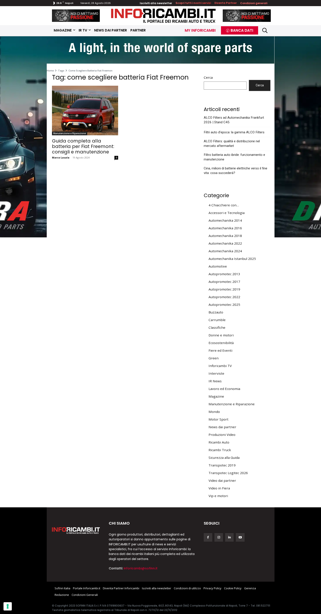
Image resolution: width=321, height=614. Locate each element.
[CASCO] (76, 15)
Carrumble (217, 320)
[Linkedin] (229, 537)
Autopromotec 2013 (224, 274)
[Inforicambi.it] (163, 15)
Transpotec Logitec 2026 (228, 473)
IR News (215, 381)
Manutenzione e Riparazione (69, 133)
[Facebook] (208, 537)
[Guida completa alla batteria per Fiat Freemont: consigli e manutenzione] (85, 110)
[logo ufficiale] (76, 530)
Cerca (208, 77)
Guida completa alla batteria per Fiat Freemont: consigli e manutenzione (83, 146)
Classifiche (217, 327)
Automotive (218, 266)
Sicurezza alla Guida (224, 457)
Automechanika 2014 (225, 220)
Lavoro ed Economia (224, 388)
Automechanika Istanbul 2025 (232, 258)
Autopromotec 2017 (224, 281)
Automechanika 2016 (225, 228)
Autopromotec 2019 (224, 289)
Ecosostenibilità (221, 343)
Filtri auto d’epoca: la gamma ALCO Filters (234, 132)
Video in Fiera (219, 488)
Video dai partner (222, 480)
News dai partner (222, 427)
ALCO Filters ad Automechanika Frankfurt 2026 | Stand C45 (234, 120)
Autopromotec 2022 (224, 297)
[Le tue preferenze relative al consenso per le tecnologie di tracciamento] (7, 606)
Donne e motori (221, 335)
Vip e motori (218, 496)
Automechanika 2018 (225, 235)
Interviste (216, 373)
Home (50, 70)
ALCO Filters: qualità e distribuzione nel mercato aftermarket (232, 143)
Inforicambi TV (220, 366)
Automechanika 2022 (225, 243)
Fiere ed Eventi (220, 350)
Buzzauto (216, 312)
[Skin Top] (160, 50)
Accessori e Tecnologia (227, 212)
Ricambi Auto (219, 442)
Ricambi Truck (220, 450)
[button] (265, 30)
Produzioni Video (222, 434)
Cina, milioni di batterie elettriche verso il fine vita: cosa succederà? (235, 170)
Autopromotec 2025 (224, 304)
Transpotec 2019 (222, 465)
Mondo (214, 411)
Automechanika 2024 (225, 251)
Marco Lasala (60, 157)
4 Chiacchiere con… (224, 205)
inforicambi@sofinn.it (140, 568)
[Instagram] (218, 537)
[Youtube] (240, 537)
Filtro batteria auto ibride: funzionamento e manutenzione (234, 157)
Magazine (216, 396)
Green (214, 358)
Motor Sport (218, 419)
